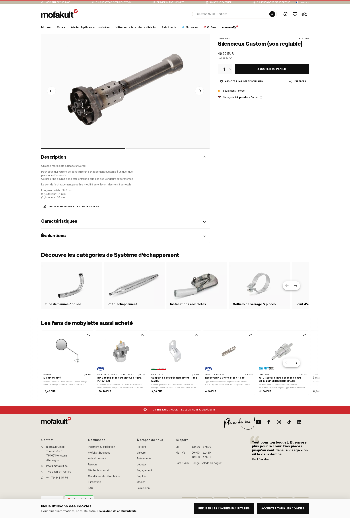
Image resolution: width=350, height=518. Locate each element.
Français (304, 2)
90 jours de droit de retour (273, 2)
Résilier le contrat (98, 470)
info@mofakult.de (57, 466)
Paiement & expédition (101, 447)
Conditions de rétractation (104, 476)
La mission (143, 488)
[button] (125, 157)
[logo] (59, 13)
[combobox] (225, 69)
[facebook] (268, 422)
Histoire (141, 447)
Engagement (144, 470)
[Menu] (61, 498)
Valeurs (141, 452)
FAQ (90, 488)
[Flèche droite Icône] (199, 91)
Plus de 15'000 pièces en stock (113, 2)
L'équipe (142, 464)
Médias (141, 482)
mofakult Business (99, 452)
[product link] (67, 363)
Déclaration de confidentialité (116, 511)
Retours (93, 464)
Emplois (141, 476)
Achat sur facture (221, 2)
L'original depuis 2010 (57, 2)
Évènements (144, 458)
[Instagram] (279, 422)
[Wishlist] (295, 14)
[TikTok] (289, 422)
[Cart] (304, 14)
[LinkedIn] (299, 422)
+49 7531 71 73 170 (58, 472)
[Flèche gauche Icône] (51, 91)
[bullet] (83, 148)
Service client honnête (170, 2)
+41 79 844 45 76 (57, 477)
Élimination (94, 482)
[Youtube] (258, 422)
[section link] (230, 28)
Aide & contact (97, 458)
